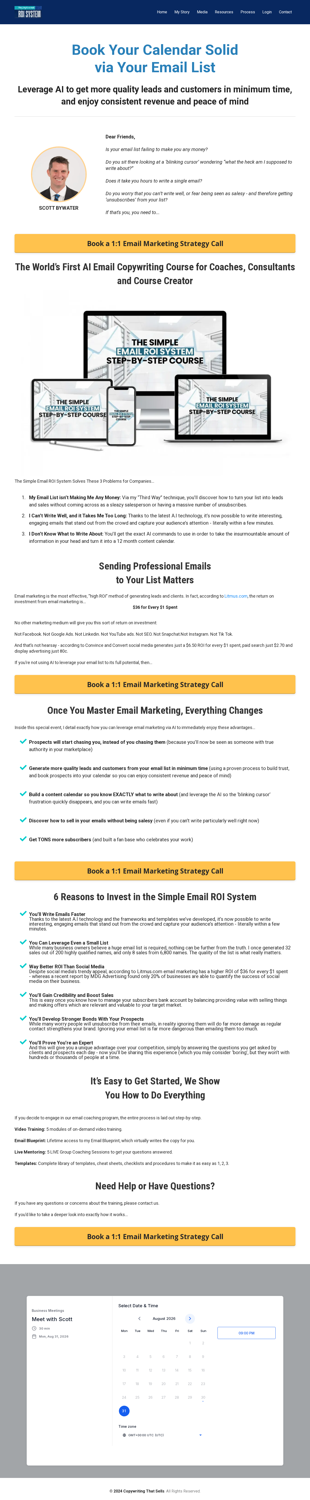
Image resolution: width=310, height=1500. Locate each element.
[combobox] (162, 1435)
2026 (170, 1318)
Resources (224, 12)
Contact (285, 12)
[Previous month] (139, 1319)
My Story (182, 12)
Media (202, 12)
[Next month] (190, 1319)
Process (247, 12)
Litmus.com (236, 596)
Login (267, 12)
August (159, 1318)
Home (162, 12)
